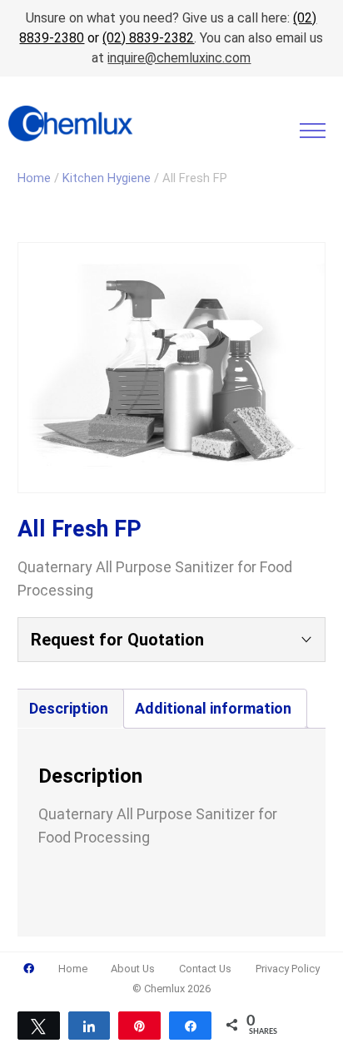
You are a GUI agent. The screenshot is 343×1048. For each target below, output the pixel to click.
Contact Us (205, 968)
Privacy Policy (288, 968)
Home (34, 178)
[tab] (68, 709)
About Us (133, 968)
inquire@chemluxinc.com (179, 58)
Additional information (213, 708)
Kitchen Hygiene (106, 178)
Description (68, 708)
